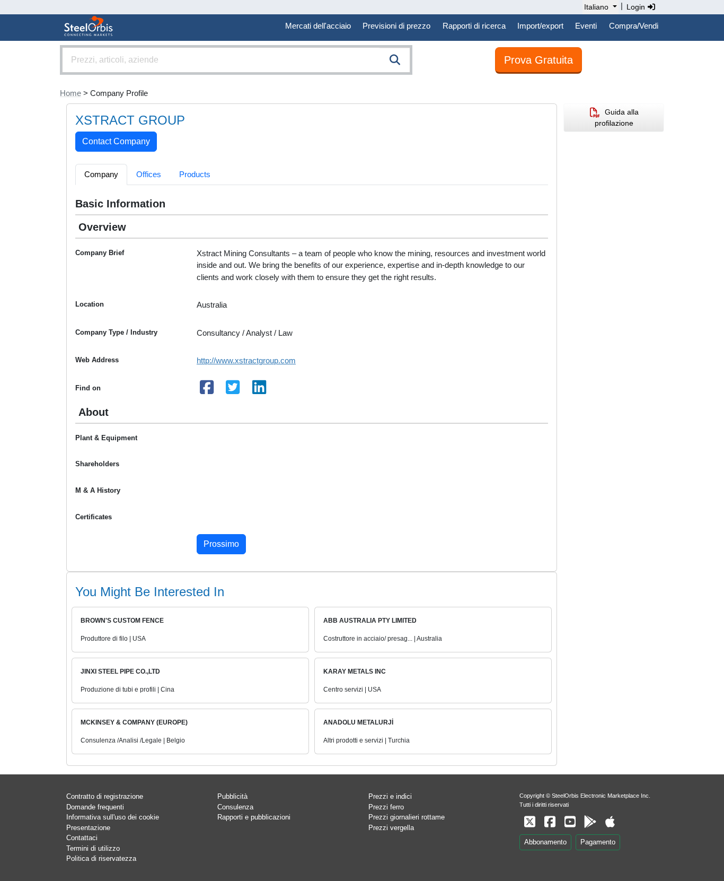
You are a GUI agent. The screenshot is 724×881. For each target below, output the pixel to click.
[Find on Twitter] (233, 390)
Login (636, 7)
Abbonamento (545, 842)
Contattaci (82, 838)
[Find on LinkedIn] (259, 390)
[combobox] (236, 60)
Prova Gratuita (538, 60)
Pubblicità (232, 796)
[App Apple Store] (610, 822)
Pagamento (597, 842)
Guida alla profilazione (617, 117)
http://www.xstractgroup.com (246, 360)
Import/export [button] (540, 25)
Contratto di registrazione (104, 796)
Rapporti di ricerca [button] (474, 25)
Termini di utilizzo (93, 848)
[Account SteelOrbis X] (529, 822)
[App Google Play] (590, 822)
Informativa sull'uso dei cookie (112, 817)
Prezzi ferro (386, 807)
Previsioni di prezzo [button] (396, 25)
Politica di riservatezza (101, 858)
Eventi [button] (586, 25)
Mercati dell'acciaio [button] (318, 25)
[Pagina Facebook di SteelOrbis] (550, 822)
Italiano (596, 7)
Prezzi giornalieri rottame (406, 817)
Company (101, 174)
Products (194, 174)
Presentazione (88, 828)
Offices (148, 174)
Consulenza (235, 807)
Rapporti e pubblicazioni (253, 817)
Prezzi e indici (390, 796)
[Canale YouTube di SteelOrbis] (570, 822)
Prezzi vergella (391, 828)
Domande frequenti (95, 807)
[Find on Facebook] (207, 390)
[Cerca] (394, 60)
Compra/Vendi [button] (633, 25)
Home (70, 93)
